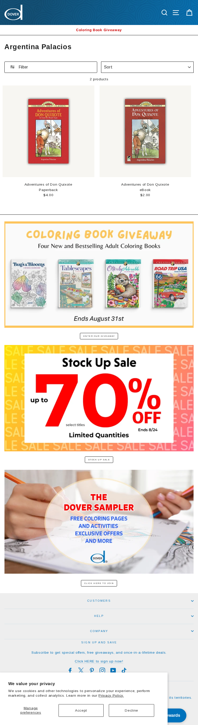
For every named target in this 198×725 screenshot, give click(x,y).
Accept (81, 710)
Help (99, 615)
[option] (99, 30)
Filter (23, 67)
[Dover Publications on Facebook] (70, 670)
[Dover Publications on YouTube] (113, 670)
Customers (99, 600)
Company (99, 631)
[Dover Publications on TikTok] (124, 670)
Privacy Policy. (111, 695)
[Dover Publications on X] (81, 670)
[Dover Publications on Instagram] (102, 670)
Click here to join (99, 583)
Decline (131, 710)
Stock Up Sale (99, 460)
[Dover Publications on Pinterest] (92, 670)
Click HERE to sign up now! (99, 661)
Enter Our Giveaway (99, 336)
